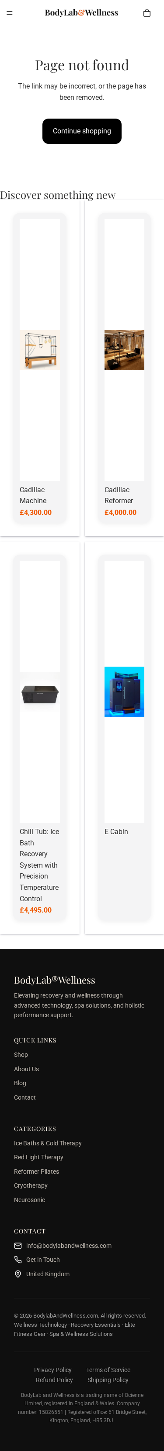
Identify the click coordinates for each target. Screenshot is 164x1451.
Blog (20, 1083)
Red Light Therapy (38, 1157)
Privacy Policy (53, 1369)
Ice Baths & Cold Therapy (48, 1143)
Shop (21, 1054)
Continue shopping (82, 131)
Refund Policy (54, 1379)
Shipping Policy (108, 1379)
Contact (25, 1097)
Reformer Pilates (36, 1171)
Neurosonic (29, 1199)
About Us (26, 1069)
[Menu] (10, 13)
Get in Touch (43, 1259)
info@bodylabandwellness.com (69, 1245)
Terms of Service (108, 1369)
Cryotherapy (31, 1185)
